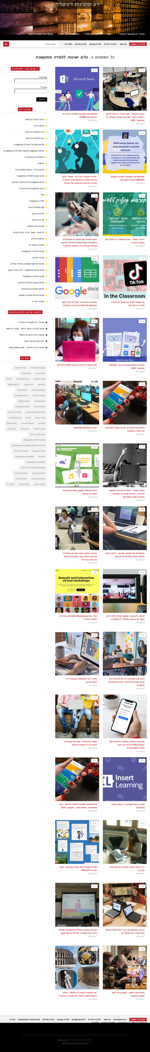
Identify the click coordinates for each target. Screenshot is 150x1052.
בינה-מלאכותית (22, 379)
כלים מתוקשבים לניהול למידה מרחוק (28, 182)
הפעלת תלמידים (38, 390)
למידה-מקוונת (95, 44)
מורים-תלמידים (15, 418)
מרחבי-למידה (39, 429)
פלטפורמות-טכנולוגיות (24, 457)
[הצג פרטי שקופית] (75, 17)
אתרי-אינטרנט (39, 379)
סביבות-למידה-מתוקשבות (34, 440)
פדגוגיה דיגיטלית (21, 451)
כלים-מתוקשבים (21, 396)
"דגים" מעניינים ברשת (34, 119)
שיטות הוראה (24, 484)
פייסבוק (42, 457)
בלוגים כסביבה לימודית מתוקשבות (29, 144)
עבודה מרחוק (38, 257)
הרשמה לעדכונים (93, 34)
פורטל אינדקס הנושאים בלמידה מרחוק (27, 264)
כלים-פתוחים (39, 401)
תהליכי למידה (38, 301)
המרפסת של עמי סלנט (69, 34)
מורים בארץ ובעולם (35, 226)
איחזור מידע (39, 126)
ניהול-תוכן (12, 429)
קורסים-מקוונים (38, 473)
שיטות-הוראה (21, 479)
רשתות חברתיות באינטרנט (32, 289)
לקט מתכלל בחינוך (36, 207)
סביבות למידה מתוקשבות (33, 251)
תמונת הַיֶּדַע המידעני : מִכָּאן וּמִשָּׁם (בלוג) (26, 347)
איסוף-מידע (26, 373)
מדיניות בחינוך (38, 213)
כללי (42, 195)
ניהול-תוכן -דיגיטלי (37, 434)
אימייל (43, 87)
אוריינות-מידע (20, 368)
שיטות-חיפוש (39, 484)
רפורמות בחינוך (21, 473)
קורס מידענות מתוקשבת (33, 276)
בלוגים (9, 379)
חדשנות (41, 163)
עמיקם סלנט (62, 1040)
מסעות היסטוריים (36, 245)
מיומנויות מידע (37, 238)
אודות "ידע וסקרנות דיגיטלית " (131, 34)
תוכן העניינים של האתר (34, 341)
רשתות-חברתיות (38, 479)
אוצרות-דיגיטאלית (37, 368)
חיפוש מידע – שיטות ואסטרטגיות (29, 169)
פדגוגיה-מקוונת (39, 451)
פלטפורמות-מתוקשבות (35, 462)
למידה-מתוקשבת (22, 407)
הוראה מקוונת (13, 384)
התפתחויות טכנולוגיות (34, 157)
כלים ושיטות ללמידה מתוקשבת (30, 176)
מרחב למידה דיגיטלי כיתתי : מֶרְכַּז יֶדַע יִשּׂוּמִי (25, 328)
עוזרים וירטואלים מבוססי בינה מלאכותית (28, 445)
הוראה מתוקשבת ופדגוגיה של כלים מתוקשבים (24, 151)
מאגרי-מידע (40, 418)
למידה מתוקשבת (36, 201)
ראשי (109, 34)
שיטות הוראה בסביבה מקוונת (31, 295)
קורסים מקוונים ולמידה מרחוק (31, 282)
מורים (28, 418)
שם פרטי (43, 77)
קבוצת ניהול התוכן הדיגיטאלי (40, 34)
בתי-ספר (123, 44)
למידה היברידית (14, 412)
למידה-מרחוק (80, 44)
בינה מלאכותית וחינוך (34, 138)
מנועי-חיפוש (12, 423)
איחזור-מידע (40, 373)
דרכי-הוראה (28, 384)
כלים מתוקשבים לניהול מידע (31, 188)
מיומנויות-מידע (28, 423)
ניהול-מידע (25, 429)
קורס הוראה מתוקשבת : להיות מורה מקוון (26, 270)
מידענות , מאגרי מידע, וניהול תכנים (28, 232)
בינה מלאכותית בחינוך (34, 132)
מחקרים (41, 423)
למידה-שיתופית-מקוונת (35, 412)
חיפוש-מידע (22, 390)
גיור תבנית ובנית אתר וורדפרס (75, 1043)
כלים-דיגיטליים (110, 44)
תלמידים (68, 44)
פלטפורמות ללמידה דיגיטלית (33, 468)
